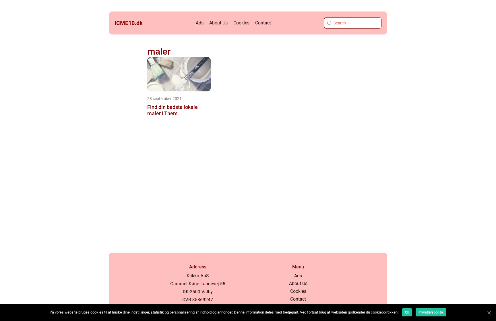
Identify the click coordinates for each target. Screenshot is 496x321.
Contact (263, 23)
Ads (200, 23)
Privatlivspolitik (430, 312)
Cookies (241, 23)
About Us (218, 23)
